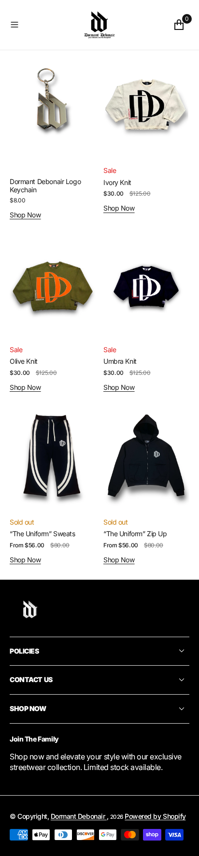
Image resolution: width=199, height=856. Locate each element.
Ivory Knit (117, 182)
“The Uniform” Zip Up (135, 533)
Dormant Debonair (79, 816)
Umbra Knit (120, 361)
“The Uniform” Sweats (42, 533)
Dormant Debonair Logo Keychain (45, 185)
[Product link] (53, 106)
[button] (40, 24)
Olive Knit (24, 361)
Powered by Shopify (155, 816)
